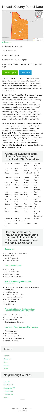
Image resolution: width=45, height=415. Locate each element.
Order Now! (25, 72)
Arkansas (6, 42)
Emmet (6, 365)
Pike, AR (7, 398)
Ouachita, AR (8, 394)
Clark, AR (7, 381)
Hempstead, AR (9, 388)
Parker (6, 369)
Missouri (7, 356)
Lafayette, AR (8, 391)
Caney (6, 362)
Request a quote (10, 72)
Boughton (7, 359)
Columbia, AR (8, 385)
